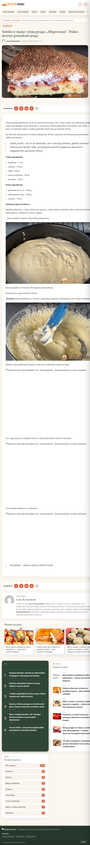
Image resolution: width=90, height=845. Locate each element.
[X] (21, 108)
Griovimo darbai (20, 836)
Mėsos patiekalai (8, 12)
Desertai (62, 12)
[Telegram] (31, 108)
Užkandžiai (52, 12)
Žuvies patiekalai (23, 12)
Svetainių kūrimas (31, 836)
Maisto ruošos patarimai (76, 12)
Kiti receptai (16, 20)
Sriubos (34, 12)
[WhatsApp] (26, 108)
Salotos (43, 12)
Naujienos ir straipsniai (8, 836)
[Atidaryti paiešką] (80, 4)
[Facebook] (16, 108)
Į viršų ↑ (83, 841)
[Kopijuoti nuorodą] (37, 108)
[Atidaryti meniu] (85, 4)
